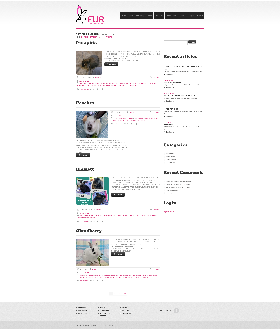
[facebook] (176, 310)
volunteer (126, 311)
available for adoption (101, 83)
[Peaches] (92, 124)
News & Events (171, 16)
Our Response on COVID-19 (181, 184)
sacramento (129, 85)
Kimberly (98, 77)
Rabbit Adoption (171, 159)
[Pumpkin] (89, 63)
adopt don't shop (89, 83)
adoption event (99, 275)
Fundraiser (168, 124)
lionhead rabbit (152, 275)
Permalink (156, 77)
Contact (200, 16)
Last (124, 293)
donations (82, 308)
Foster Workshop (171, 109)
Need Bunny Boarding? (173, 82)
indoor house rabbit (120, 118)
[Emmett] (92, 191)
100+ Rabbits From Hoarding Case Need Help (181, 96)
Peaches (85, 103)
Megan (168, 184)
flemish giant (95, 215)
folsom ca (122, 83)
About (131, 16)
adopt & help (83, 311)
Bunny (116, 83)
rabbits (154, 83)
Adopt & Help (139, 16)
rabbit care (126, 314)
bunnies (111, 83)
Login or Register (169, 212)
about (102, 308)
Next (118, 293)
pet (133, 83)
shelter (135, 85)
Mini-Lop (128, 83)
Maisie (176, 190)
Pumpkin (86, 43)
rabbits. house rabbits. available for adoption (91, 85)
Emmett (85, 169)
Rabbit (140, 83)
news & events (83, 314)
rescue (149, 215)
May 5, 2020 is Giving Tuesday (175, 181)
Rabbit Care (159, 16)
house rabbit (122, 275)
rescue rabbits (120, 85)
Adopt (81, 83)
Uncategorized (170, 162)
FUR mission (104, 311)
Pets (135, 83)
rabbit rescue (146, 83)
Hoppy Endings (171, 156)
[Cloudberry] (92, 252)
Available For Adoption (187, 16)
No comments (84, 89)
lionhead (143, 275)
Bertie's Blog (170, 153)
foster (124, 308)
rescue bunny (110, 85)
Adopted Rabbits (84, 81)
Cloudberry (89, 231)
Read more (111, 64)
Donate (149, 16)
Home (124, 16)
